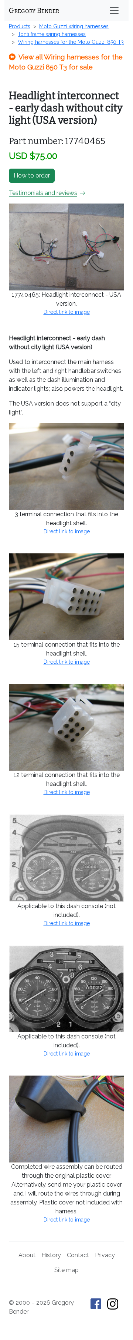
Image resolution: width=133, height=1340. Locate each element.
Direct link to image (67, 312)
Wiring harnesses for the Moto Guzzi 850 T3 (71, 42)
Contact (78, 1255)
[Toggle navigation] (114, 10)
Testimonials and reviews (43, 192)
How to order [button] (32, 175)
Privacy (105, 1255)
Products (19, 26)
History (51, 1255)
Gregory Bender (34, 10)
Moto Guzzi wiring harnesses (74, 26)
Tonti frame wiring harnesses (52, 34)
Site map (66, 1270)
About (26, 1255)
